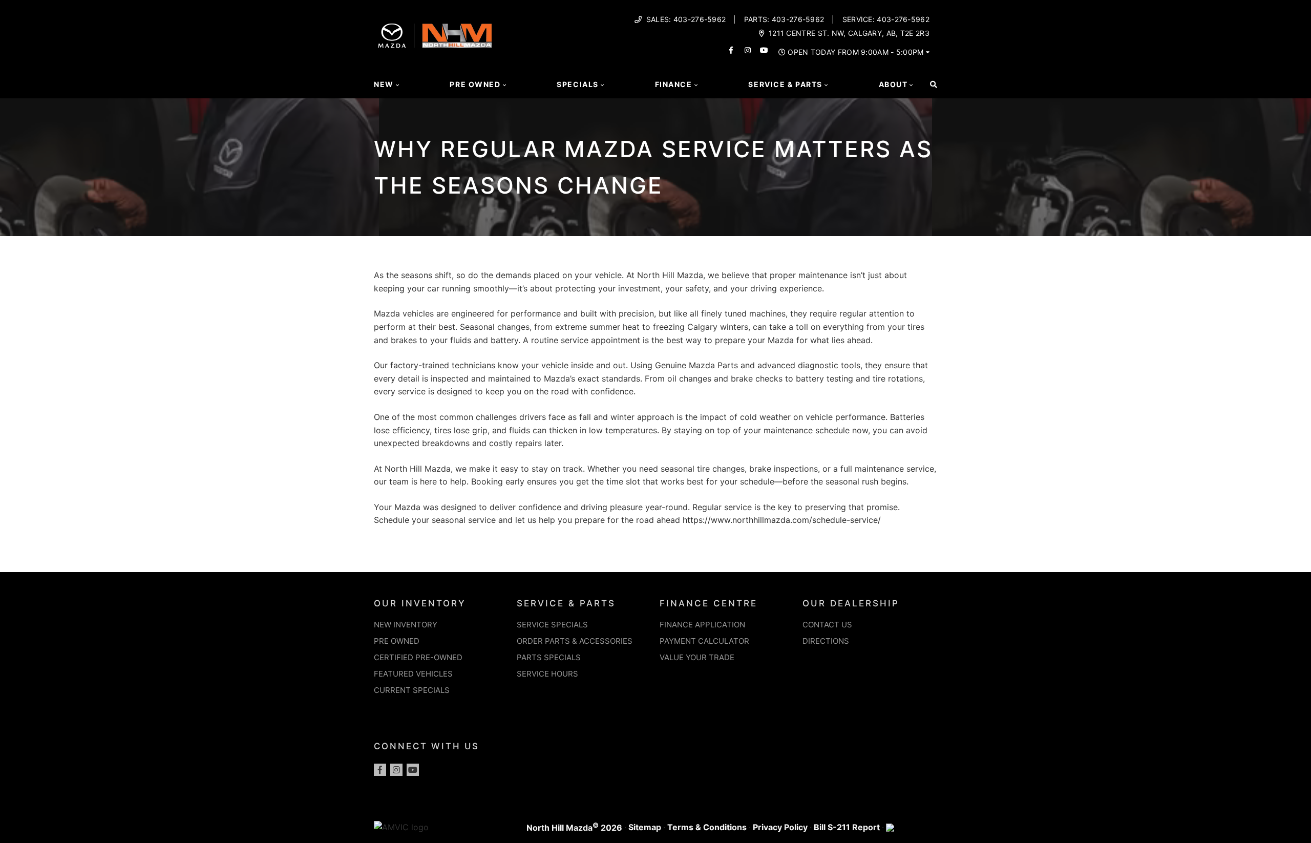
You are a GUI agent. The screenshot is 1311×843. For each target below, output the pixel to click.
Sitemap (644, 827)
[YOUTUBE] (764, 50)
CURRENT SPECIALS (412, 690)
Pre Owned (475, 84)
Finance (673, 84)
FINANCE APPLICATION (702, 624)
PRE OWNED (396, 641)
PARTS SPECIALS (549, 657)
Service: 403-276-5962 (885, 19)
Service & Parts (785, 84)
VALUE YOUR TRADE (697, 657)
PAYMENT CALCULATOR (704, 641)
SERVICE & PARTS (566, 603)
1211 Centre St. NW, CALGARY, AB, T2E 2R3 (849, 33)
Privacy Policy (780, 827)
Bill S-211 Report (847, 827)
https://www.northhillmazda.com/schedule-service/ (782, 520)
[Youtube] (413, 770)
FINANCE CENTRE (708, 603)
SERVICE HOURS (547, 674)
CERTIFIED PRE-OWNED (418, 657)
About (893, 84)
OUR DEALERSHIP (850, 603)
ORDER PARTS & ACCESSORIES (574, 641)
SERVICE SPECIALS (552, 624)
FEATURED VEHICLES (413, 674)
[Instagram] (396, 770)
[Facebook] (380, 770)
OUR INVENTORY (420, 603)
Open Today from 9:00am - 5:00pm (855, 52)
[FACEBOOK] (731, 50)
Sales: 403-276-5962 (686, 19)
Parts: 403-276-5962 (784, 19)
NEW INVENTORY (405, 624)
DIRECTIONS (825, 641)
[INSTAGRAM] (748, 50)
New (384, 84)
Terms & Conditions (707, 827)
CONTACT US (827, 624)
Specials (578, 84)
